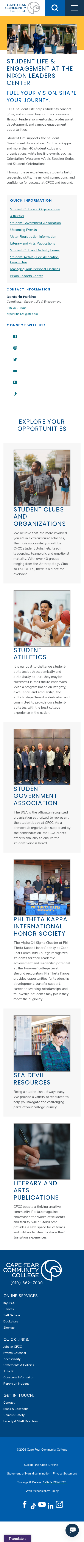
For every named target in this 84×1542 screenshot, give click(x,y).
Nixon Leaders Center (26, 276)
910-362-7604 (16, 308)
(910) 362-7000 (26, 1282)
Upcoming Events (23, 229)
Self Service (11, 1315)
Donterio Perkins (21, 296)
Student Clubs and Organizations (35, 209)
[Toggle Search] (54, 8)
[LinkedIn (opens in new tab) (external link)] (51, 1506)
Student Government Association (35, 223)
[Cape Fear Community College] (22, 7)
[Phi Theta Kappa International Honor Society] (42, 887)
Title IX (8, 1371)
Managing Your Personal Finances (35, 269)
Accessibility (11, 1359)
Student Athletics (30, 654)
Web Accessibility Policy (42, 1491)
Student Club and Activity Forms (35, 250)
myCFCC (9, 1303)
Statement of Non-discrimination (29, 1474)
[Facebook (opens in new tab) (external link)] (24, 1504)
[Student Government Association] (42, 757)
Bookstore (10, 1321)
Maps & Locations (15, 1409)
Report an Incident (16, 1383)
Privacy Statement (65, 1474)
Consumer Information (18, 1377)
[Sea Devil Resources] (42, 1043)
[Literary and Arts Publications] (42, 1151)
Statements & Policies (18, 1365)
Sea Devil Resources (32, 1079)
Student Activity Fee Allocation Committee (34, 260)
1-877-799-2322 (55, 1482)
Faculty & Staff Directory (20, 1421)
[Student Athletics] (42, 618)
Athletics (17, 216)
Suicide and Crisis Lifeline (41, 1465)
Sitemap (9, 1327)
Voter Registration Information (33, 236)
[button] (74, 8)
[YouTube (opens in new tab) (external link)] (42, 1504)
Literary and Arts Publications (32, 243)
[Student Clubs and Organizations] (42, 478)
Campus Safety (14, 1415)
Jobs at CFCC (12, 1346)
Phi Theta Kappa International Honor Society (40, 926)
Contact (8, 1402)
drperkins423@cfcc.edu (23, 314)
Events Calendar (14, 1353)
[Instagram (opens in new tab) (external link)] (59, 1504)
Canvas (8, 1309)
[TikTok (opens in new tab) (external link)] (33, 1506)
